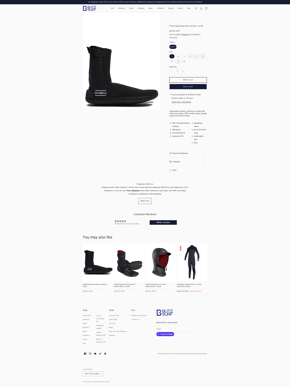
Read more (145, 201)
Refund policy (163, 354)
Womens (86, 327)
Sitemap (112, 335)
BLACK (173, 47)
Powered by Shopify (103, 382)
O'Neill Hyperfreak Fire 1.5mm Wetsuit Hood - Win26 (155, 286)
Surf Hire (112, 323)
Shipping (185, 34)
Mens (85, 331)
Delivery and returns (138, 315)
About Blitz (113, 319)
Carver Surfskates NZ (100, 319)
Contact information (199, 354)
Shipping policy (186, 354)
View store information (181, 102)
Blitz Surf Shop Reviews (117, 331)
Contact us (135, 319)
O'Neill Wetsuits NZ (100, 334)
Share (174, 170)
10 (203, 56)
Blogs (111, 327)
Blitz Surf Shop (92, 382)
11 (172, 62)
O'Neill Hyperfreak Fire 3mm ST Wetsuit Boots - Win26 (124, 286)
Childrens (86, 335)
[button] (196, 8)
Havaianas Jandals (100, 327)
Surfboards (87, 315)
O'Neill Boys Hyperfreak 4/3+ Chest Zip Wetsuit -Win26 (189, 286)
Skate (85, 323)
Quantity (173, 67)
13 (185, 62)
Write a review (163, 222)
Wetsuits (86, 319)
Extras (85, 339)
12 (178, 61)
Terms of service (175, 354)
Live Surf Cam (114, 315)
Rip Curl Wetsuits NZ (100, 340)
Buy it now (188, 86)
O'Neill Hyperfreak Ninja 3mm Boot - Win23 (95, 286)
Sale (84, 343)
